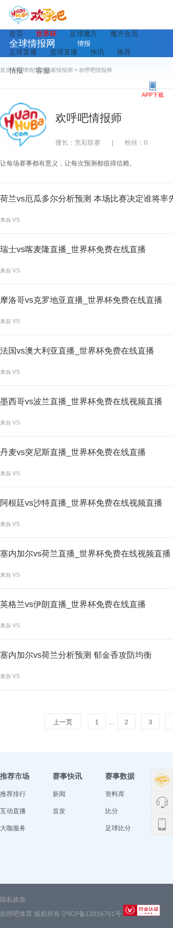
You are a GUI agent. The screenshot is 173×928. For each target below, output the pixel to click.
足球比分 (118, 828)
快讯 (97, 52)
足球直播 (23, 52)
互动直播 (13, 811)
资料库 (115, 794)
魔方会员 (124, 33)
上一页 (62, 722)
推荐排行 (13, 794)
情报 (84, 43)
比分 (111, 811)
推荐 (124, 52)
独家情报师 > (62, 70)
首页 (16, 33)
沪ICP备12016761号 (91, 913)
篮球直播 (64, 52)
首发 (59, 811)
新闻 (59, 794)
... (111, 722)
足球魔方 (83, 33)
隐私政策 (13, 899)
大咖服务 (13, 828)
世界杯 (46, 33)
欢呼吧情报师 (95, 70)
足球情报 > (31, 70)
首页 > (8, 70)
